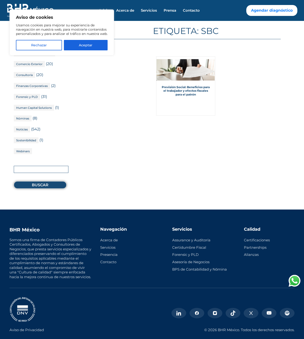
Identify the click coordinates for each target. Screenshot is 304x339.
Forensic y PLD (27, 97)
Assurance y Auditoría (191, 240)
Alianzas (251, 254)
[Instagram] (215, 313)
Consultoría (24, 75)
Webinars (23, 151)
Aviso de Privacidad (27, 330)
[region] (62, 32)
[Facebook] (197, 313)
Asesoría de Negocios (190, 262)
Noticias (22, 129)
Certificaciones (257, 240)
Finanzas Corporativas (32, 86)
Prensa (170, 10)
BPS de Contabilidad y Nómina (199, 269)
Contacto (191, 10)
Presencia (109, 254)
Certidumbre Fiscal (189, 247)
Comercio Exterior (29, 64)
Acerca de (125, 10)
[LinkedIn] (178, 313)
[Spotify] (287, 313)
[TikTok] (233, 313)
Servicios (149, 10)
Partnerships (255, 247)
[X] (251, 313)
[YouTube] (269, 313)
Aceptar (85, 45)
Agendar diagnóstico (272, 10)
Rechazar (39, 45)
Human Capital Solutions (34, 108)
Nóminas (22, 118)
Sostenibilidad (26, 140)
